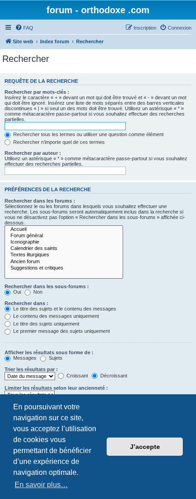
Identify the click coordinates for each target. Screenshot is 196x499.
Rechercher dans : (26, 303)
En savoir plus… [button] (41, 485)
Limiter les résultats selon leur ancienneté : (56, 388)
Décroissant (113, 375)
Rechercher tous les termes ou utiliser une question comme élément (88, 134)
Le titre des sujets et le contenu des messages (64, 308)
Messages (24, 358)
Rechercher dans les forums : (40, 201)
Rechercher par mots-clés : (37, 92)
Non (37, 292)
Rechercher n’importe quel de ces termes (58, 142)
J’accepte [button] (145, 446)
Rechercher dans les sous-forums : (47, 286)
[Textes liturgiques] (63, 255)
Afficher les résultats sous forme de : (49, 352)
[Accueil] (63, 229)
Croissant (76, 375)
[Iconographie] (63, 242)
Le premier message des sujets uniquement (61, 331)
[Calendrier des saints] (63, 248)
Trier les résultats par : (31, 369)
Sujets (54, 358)
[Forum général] (63, 236)
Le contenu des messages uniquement (55, 316)
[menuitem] (24, 27)
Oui (16, 292)
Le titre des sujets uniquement (45, 323)
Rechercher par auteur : (33, 153)
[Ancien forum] (63, 262)
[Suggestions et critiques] (63, 268)
